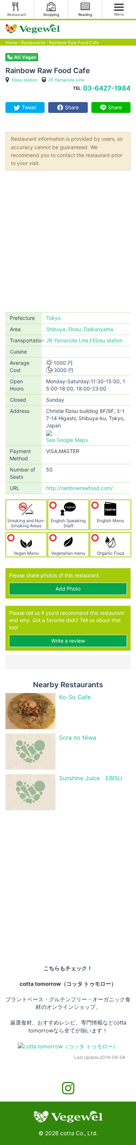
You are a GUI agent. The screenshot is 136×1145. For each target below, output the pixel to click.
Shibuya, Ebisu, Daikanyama (79, 329)
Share (72, 107)
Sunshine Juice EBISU (90, 778)
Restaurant (16, 14)
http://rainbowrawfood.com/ (79, 488)
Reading (85, 14)
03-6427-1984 (107, 88)
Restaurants (33, 42)
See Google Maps (67, 440)
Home (11, 42)
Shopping (51, 14)
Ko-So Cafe (75, 697)
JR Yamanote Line (66, 80)
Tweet (29, 107)
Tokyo (53, 318)
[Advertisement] (68, 241)
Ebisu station (24, 80)
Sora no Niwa (77, 737)
